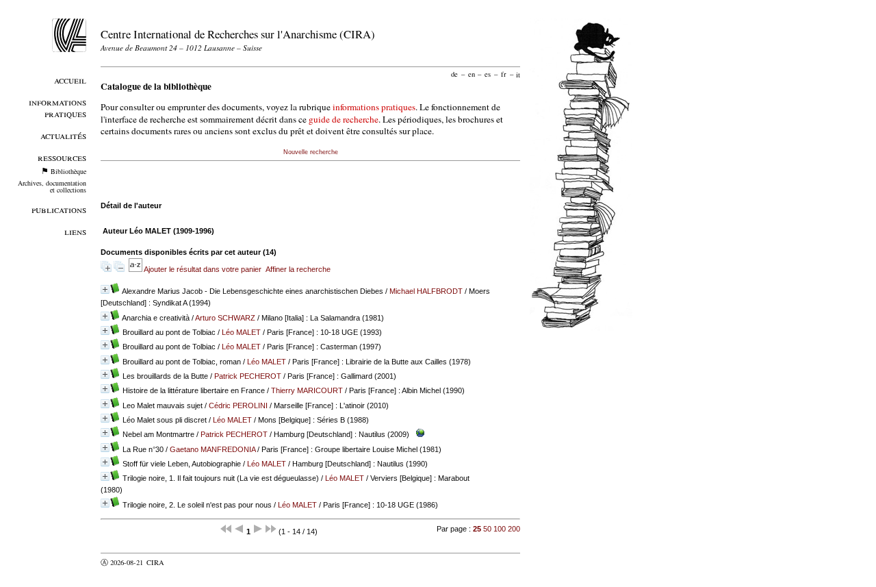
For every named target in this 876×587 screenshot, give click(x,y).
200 (514, 529)
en (471, 74)
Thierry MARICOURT (307, 390)
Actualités (63, 135)
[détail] (105, 289)
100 (499, 529)
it (518, 74)
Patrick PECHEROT (247, 376)
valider (182, 562)
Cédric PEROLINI (238, 405)
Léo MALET (241, 332)
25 (477, 529)
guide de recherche (343, 119)
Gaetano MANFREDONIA (212, 449)
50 (487, 529)
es (488, 74)
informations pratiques (374, 107)
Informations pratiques (57, 107)
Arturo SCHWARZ (225, 318)
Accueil (70, 79)
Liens (75, 231)
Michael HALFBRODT (426, 291)
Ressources (62, 157)
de (454, 74)
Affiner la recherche (298, 269)
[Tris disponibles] (136, 269)
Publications (58, 209)
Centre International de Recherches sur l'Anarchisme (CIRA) (238, 34)
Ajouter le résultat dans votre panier (202, 269)
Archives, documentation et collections (52, 186)
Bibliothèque (68, 171)
